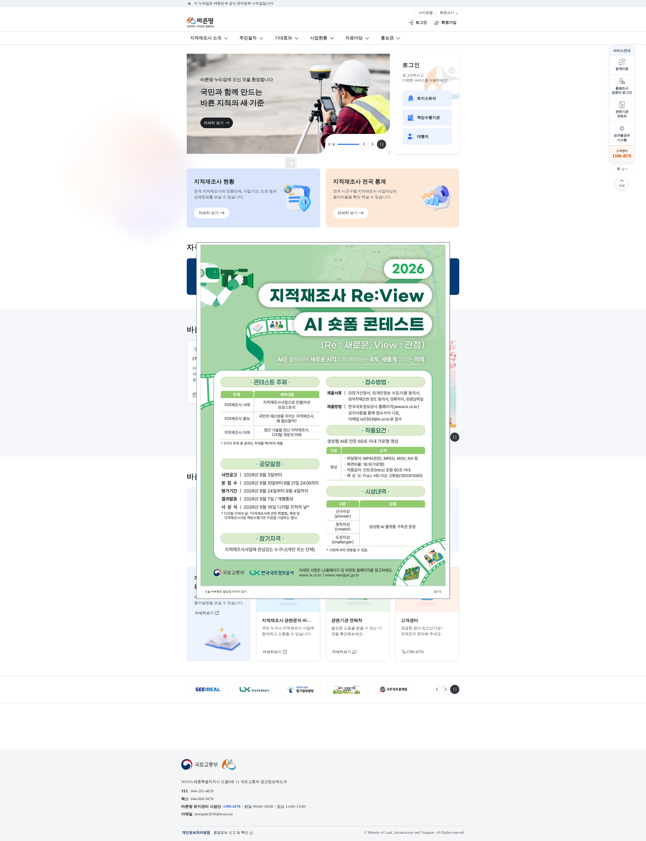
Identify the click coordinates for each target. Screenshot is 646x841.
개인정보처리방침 (196, 832)
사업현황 (318, 38)
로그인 (421, 22)
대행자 (422, 136)
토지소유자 (426, 98)
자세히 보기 (214, 123)
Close (291, 163)
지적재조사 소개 (205, 38)
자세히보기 (205, 613)
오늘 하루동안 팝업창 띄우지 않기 (226, 591)
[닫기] (437, 591)
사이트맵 (426, 13)
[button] (622, 65)
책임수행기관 (428, 117)
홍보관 (387, 38)
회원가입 (448, 22)
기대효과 (283, 38)
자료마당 (354, 38)
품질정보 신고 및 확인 (230, 832)
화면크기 (447, 13)
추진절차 (248, 38)
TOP (622, 185)
